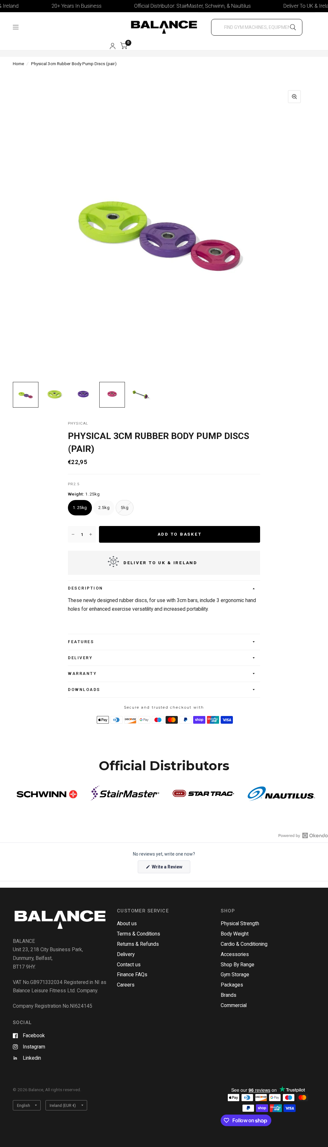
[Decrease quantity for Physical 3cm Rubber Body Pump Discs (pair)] (73, 534)
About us (127, 923)
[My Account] (112, 46)
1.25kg (80, 507)
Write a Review (168, 868)
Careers (126, 985)
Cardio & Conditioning (244, 944)
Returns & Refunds (138, 944)
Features (81, 641)
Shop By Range (237, 965)
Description (85, 588)
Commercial (234, 1005)
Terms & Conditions (138, 934)
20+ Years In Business (63, 6)
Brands (228, 995)
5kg (124, 507)
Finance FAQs (132, 974)
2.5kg (104, 507)
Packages (232, 985)
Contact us (129, 965)
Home (18, 63)
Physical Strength (240, 923)
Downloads (84, 689)
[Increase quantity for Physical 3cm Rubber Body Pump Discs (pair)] (90, 534)
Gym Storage (235, 974)
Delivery (80, 657)
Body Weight (235, 934)
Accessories (235, 954)
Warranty (82, 673)
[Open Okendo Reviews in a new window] (303, 835)
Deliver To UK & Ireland (295, 6)
